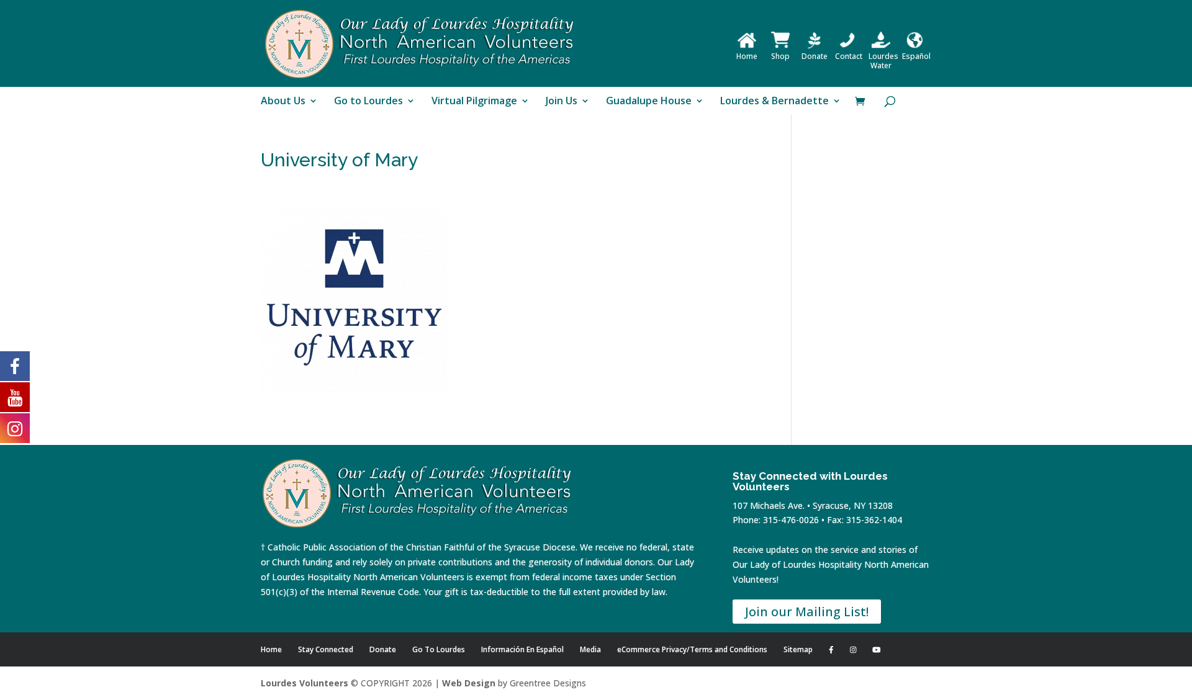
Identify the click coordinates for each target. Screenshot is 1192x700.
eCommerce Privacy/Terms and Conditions (692, 649)
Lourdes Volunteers (304, 683)
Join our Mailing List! (807, 611)
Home (746, 56)
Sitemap (798, 649)
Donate (814, 56)
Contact (848, 56)
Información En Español (522, 649)
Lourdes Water (883, 61)
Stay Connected (325, 649)
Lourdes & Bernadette (774, 101)
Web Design (468, 683)
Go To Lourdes (438, 649)
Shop (780, 56)
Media (590, 649)
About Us (283, 101)
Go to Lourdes (368, 101)
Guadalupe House (649, 101)
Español (916, 56)
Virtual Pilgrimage (474, 101)
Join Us (561, 101)
